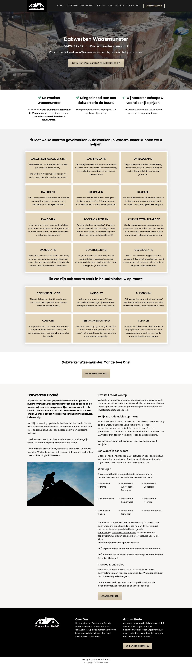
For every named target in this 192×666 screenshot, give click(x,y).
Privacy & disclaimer (91, 659)
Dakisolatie (87, 5)
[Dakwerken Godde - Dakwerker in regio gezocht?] (39, 6)
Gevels (99, 5)
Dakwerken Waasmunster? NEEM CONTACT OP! (96, 62)
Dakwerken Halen (153, 510)
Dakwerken (72, 5)
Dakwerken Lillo (106, 498)
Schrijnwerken (116, 5)
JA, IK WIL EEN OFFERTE (135, 646)
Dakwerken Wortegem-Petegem (127, 487)
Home (60, 5)
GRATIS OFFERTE (109, 596)
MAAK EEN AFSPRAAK (96, 373)
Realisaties (132, 5)
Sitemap (106, 659)
